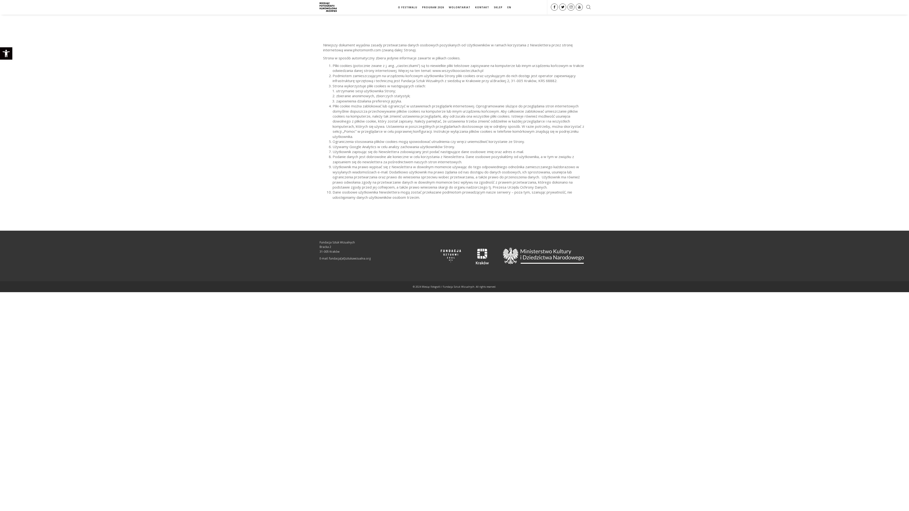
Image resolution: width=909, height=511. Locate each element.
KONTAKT (482, 7)
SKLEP (498, 7)
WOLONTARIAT (459, 7)
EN (509, 7)
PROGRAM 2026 (433, 7)
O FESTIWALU (407, 7)
